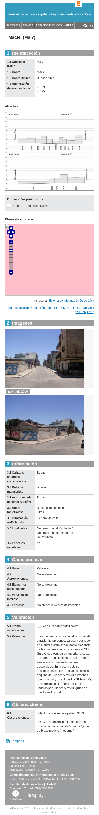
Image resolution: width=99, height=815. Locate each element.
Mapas (69, 25)
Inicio (85, 25)
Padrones (13, 25)
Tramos (28, 25)
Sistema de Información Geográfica (71, 300)
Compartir (17, 741)
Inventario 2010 (17, 391)
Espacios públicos (49, 25)
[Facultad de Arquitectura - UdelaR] (35, 795)
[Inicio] (49, 16)
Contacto (91, 25)
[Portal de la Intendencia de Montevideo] (78, 3)
